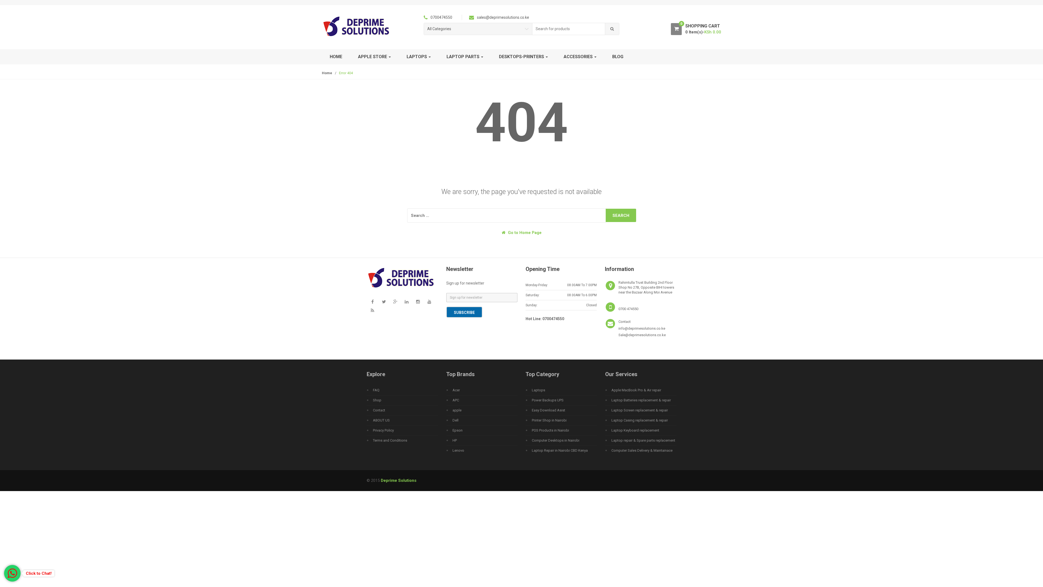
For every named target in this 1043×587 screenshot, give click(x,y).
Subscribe (464, 312)
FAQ (376, 390)
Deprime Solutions (398, 480)
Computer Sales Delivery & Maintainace (642, 450)
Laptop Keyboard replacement (635, 430)
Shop (377, 400)
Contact (379, 410)
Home (336, 56)
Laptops (538, 390)
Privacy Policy (383, 430)
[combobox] (568, 29)
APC (456, 400)
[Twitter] (383, 302)
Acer (456, 390)
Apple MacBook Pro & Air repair (636, 390)
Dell (455, 420)
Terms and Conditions (390, 440)
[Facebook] (372, 302)
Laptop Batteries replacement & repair (641, 400)
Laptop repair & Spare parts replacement (643, 440)
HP (455, 440)
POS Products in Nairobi (550, 430)
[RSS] (372, 310)
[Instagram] (418, 302)
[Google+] (395, 302)
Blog (617, 56)
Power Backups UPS (548, 400)
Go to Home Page (524, 232)
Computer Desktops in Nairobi (555, 440)
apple (457, 410)
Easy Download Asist (548, 410)
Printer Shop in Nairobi (549, 420)
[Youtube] (429, 302)
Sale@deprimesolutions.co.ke (642, 335)
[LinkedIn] (406, 302)
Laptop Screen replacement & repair (639, 410)
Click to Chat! (39, 573)
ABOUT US (381, 420)
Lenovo (458, 450)
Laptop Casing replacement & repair (639, 420)
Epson (458, 430)
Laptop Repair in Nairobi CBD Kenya (560, 450)
